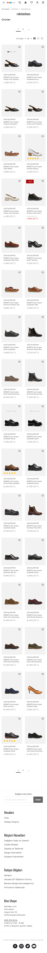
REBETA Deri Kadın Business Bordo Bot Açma (34, 393)
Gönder (38, 799)
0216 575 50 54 (10, 920)
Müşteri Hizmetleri (14, 856)
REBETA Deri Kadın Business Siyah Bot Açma (34, 348)
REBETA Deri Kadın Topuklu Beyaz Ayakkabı (34, 168)
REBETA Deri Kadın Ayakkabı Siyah (34, 571)
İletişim (8, 875)
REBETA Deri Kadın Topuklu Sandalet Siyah (11, 123)
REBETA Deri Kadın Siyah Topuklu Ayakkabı (34, 259)
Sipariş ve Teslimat (13, 848)
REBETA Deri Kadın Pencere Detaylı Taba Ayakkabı (12, 304)
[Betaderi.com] (11, 2)
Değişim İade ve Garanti (16, 840)
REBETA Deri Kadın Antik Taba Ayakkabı (11, 482)
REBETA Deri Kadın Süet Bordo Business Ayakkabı (35, 616)
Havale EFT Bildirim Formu (18, 879)
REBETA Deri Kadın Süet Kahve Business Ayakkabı (12, 661)
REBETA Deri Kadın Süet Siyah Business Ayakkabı (34, 750)
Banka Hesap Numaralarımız (19, 883)
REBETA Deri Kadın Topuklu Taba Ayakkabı (34, 705)
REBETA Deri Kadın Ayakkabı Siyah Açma (11, 438)
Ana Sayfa (5, 9)
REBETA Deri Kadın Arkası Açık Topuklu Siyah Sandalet (11, 78)
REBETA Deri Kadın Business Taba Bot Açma (34, 527)
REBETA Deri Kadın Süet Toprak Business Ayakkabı (12, 393)
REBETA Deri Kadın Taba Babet (11, 168)
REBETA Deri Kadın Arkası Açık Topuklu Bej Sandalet (11, 212)
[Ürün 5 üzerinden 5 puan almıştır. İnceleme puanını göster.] (33, 158)
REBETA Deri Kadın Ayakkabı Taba (34, 304)
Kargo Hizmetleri (13, 852)
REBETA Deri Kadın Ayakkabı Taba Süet (11, 259)
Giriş (6, 818)
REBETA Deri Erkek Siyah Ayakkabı (11, 348)
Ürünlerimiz (10, 75)
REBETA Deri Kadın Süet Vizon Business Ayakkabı (11, 616)
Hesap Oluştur (11, 822)
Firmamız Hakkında (14, 887)
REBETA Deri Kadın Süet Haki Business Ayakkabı (34, 661)
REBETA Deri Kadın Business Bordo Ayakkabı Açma (11, 571)
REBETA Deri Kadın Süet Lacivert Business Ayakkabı (11, 705)
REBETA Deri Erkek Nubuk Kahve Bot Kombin (34, 212)
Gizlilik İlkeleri (11, 844)
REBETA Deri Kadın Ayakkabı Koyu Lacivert (34, 78)
